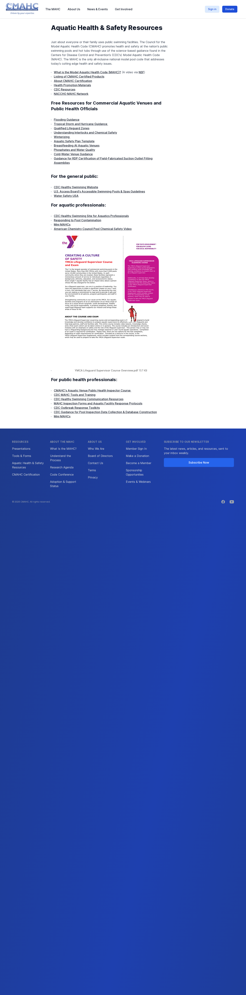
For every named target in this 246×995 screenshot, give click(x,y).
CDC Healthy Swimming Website (76, 187)
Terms (92, 470)
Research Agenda (61, 467)
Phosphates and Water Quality (74, 150)
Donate (229, 9)
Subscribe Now (199, 462)
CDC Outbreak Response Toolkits (77, 407)
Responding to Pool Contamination (77, 220)
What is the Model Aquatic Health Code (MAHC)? (87, 72)
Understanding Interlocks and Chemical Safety (85, 132)
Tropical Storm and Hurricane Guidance (81, 124)
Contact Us (95, 463)
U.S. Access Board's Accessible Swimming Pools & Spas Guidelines (99, 191)
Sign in (212, 9)
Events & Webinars (138, 481)
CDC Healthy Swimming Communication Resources (88, 399)
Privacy (93, 477)
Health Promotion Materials (72, 85)
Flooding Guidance (66, 119)
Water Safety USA (66, 196)
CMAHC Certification (26, 474)
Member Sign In (136, 448)
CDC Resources (64, 89)
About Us (74, 9)
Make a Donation (137, 456)
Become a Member (138, 463)
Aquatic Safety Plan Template (74, 141)
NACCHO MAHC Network (71, 94)
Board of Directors (100, 456)
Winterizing (62, 137)
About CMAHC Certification (73, 81)
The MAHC (52, 9)
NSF (141, 72)
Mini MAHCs (62, 224)
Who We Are (96, 448)
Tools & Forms (21, 456)
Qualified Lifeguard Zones (71, 128)
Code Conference (62, 474)
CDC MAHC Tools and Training (74, 395)
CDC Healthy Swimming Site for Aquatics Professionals (91, 216)
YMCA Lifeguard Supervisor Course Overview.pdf (106, 370)
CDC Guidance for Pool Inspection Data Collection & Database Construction (105, 412)
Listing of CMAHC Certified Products (79, 76)
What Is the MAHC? (63, 448)
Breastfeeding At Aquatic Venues (76, 145)
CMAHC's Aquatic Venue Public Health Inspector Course (92, 390)
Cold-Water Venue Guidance (73, 154)
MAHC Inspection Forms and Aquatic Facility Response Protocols (98, 403)
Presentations (21, 448)
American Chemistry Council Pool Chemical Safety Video (93, 229)
